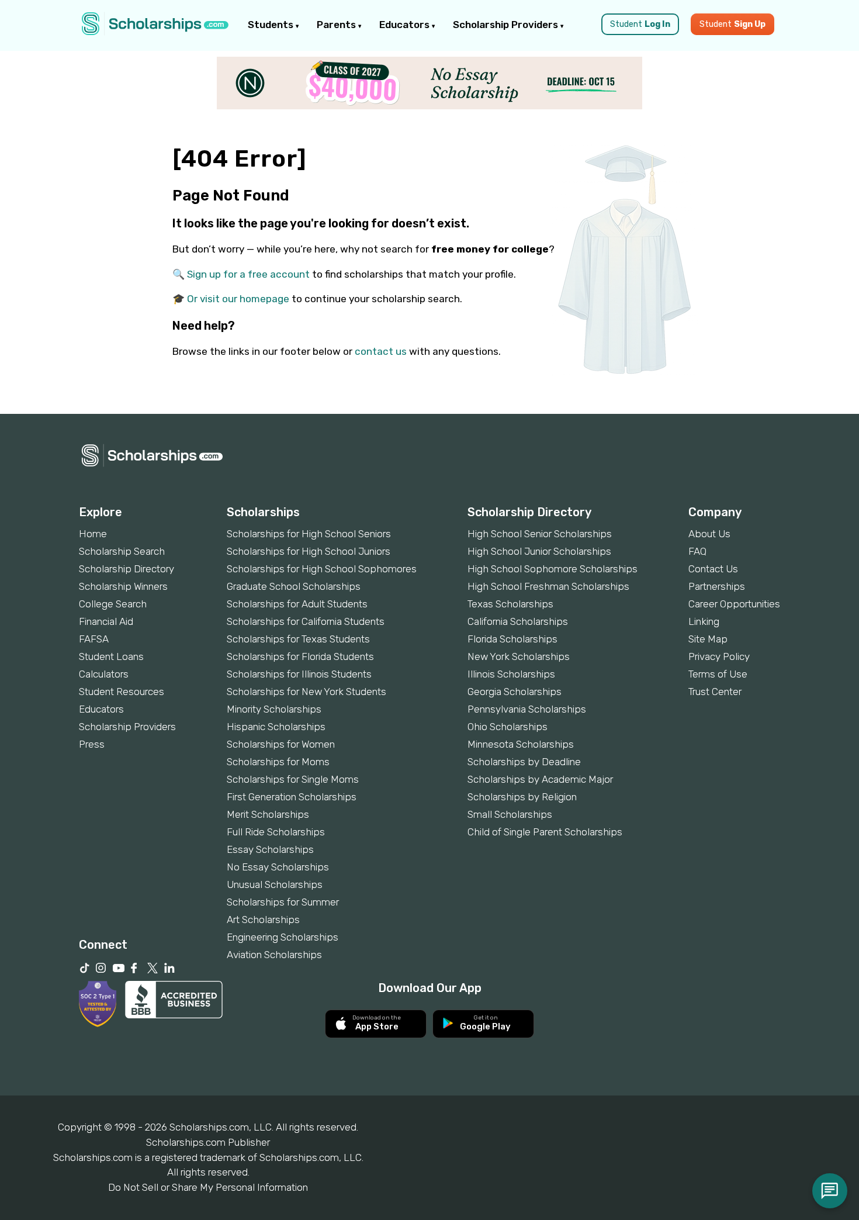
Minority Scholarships (274, 709)
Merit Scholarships (268, 814)
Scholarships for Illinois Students (299, 674)
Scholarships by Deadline (524, 762)
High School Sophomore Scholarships (552, 569)
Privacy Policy (719, 656)
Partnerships (716, 586)
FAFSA (94, 639)
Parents (337, 24)
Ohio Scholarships (507, 726)
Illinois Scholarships (511, 674)
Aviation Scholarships (274, 954)
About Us (709, 534)
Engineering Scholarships (282, 937)
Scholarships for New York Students (306, 691)
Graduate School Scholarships (294, 586)
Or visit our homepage (238, 299)
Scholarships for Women (281, 744)
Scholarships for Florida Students (300, 656)
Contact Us (713, 569)
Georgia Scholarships (514, 691)
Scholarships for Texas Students (298, 639)
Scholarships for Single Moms (293, 779)
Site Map (708, 639)
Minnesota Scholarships (520, 744)
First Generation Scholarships (291, 797)
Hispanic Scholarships (276, 726)
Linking (703, 621)
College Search (113, 604)
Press (92, 744)
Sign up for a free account (248, 274)
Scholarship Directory (126, 569)
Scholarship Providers (506, 24)
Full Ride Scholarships (276, 832)
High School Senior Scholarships (539, 534)
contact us (381, 351)
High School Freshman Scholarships (548, 586)
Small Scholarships (509, 814)
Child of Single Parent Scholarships (544, 832)
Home (93, 534)
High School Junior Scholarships (539, 551)
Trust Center (715, 691)
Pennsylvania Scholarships (526, 709)
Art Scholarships (263, 919)
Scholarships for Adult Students (297, 604)
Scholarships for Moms (278, 762)
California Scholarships (517, 621)
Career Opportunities (734, 604)
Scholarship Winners (123, 586)
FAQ (697, 551)
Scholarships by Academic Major (540, 779)
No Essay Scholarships (278, 867)
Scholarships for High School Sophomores (322, 569)
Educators (405, 24)
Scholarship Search (122, 551)
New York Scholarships (518, 656)
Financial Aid (106, 621)
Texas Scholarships (510, 604)
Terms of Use (717, 674)
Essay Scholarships (270, 849)
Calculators (104, 674)
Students (272, 24)
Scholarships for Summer (283, 902)
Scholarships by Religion (522, 797)
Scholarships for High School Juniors (308, 551)
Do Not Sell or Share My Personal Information (208, 1187)
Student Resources (121, 691)
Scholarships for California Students (306, 621)
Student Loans (111, 656)
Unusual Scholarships (275, 884)
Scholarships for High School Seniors (309, 534)
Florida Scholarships (512, 639)
